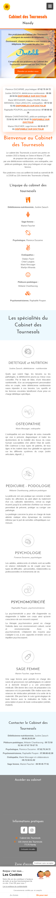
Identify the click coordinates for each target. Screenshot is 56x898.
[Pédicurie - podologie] (28, 474)
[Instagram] (32, 830)
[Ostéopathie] (28, 412)
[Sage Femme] (28, 657)
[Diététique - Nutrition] (28, 351)
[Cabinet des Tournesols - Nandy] (7, 7)
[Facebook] (24, 830)
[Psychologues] (28, 540)
